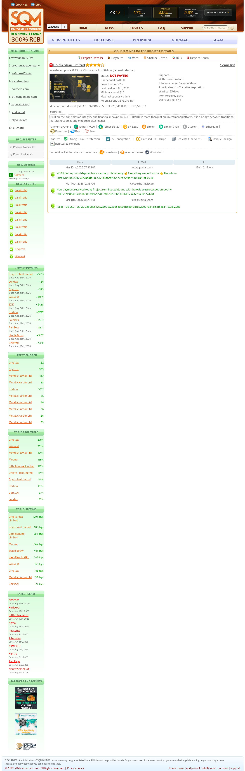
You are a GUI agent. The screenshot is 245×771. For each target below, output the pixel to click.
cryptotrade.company (26, 65)
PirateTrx (14, 630)
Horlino (13, 312)
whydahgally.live (22, 57)
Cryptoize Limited (20, 479)
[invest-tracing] (26, 734)
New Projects (66, 39)
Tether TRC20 (87, 126)
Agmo (12, 622)
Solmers (19, 174)
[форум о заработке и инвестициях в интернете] (26, 752)
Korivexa (14, 607)
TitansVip (15, 638)
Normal (180, 39)
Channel (21, 4)
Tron (93, 131)
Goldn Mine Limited (69, 65)
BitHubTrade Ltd (19, 615)
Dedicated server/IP (189, 138)
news (109, 28)
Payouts (117, 58)
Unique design (222, 138)
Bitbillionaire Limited (21, 466)
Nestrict (14, 599)
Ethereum (212, 126)
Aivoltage (14, 661)
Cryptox (20, 248)
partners (223, 768)
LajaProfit (21, 190)
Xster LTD (14, 645)
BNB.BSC (133, 126)
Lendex (13, 281)
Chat (39, 4)
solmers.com (20, 88)
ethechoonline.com (24, 96)
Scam (218, 39)
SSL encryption (120, 138)
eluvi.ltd (18, 127)
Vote (135, 58)
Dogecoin (61, 131)
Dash (78, 131)
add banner (209, 768)
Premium (142, 39)
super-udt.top (20, 104)
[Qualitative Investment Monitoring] (26, 26)
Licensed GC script (153, 138)
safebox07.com (22, 73)
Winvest (20, 256)
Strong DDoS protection (84, 138)
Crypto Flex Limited (21, 274)
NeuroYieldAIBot (19, 668)
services (136, 28)
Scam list (227, 65)
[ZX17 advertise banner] (170, 12)
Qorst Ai (14, 492)
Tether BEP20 (111, 126)
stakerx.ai (18, 112)
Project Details (92, 58)
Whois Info (156, 152)
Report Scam (199, 58)
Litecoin (192, 126)
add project (193, 768)
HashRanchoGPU (19, 557)
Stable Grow (16, 335)
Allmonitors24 (134, 152)
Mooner (13, 459)
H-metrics (110, 152)
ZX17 (11, 304)
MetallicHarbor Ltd (20, 375)
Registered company (67, 143)
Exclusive (104, 39)
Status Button (157, 58)
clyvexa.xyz (19, 119)
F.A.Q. (162, 28)
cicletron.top (20, 81)
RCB (179, 58)
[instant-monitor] (26, 708)
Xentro (13, 653)
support (188, 28)
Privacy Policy (75, 768)
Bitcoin (151, 126)
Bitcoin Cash (171, 126)
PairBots (14, 327)
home (83, 28)
